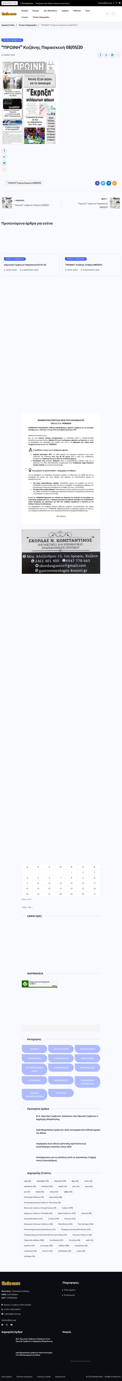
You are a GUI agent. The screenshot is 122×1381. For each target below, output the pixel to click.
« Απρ (24, 907)
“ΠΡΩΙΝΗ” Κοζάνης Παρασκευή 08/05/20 (24, 183)
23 (83, 888)
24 (95, 888)
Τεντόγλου (74, 1240)
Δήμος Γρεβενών (67, 1213)
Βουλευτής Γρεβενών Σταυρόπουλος (40, 1208)
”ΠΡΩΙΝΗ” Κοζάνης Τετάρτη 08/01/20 (83, 264)
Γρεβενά (67, 1208)
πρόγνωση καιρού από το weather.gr (80, 1361)
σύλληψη (29, 1256)
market (62, 1186)
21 (60, 888)
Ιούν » (30, 907)
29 (72, 894)
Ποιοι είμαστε (69, 1290)
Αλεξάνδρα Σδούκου (34, 1197)
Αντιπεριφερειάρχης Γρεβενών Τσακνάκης (42, 1202)
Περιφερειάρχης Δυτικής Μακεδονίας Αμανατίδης (45, 1235)
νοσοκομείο (30, 1251)
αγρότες (29, 1245)
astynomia (60, 1181)
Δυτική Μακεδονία (33, 1219)
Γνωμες (25, 17)
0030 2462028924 (12, 1309)
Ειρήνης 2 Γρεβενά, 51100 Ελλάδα (17, 1305)
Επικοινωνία (69, 1295)
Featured (47, 1186)
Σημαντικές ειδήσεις (34, 1240)
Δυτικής (53, 1219)
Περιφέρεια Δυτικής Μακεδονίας (76, 1229)
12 (38, 883)
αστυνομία (46, 1245)
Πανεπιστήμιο (85, 1224)
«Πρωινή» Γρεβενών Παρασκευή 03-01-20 (25, 264)
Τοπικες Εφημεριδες (41, 17)
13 (49, 883)
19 (38, 888)
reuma (40, 1192)
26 (38, 894)
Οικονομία (61, 1080)
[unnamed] (61, 551)
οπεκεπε (47, 1251)
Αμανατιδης (55, 1197)
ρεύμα (81, 1251)
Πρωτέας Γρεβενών (82, 1235)
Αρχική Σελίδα (7, 25)
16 (83, 883)
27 (49, 894)
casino (34, 1049)
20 (49, 888)
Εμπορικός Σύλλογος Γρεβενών (38, 1224)
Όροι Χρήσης (6, 1377)
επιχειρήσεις (81, 1245)
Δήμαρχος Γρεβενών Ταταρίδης (38, 1213)
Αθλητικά (61, 1049)
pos (27, 1192)
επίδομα (63, 1245)
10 (95, 878)
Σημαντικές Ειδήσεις (87, 1082)
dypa (75, 1181)
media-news (11, 270)
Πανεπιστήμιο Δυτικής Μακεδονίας (40, 1229)
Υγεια (87, 11)
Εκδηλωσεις (61, 1068)
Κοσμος (36, 11)
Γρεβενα (65, 11)
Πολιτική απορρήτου (24, 1377)
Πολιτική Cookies (44, 1377)
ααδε (89, 1240)
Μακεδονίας (65, 1224)
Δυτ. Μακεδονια (50, 11)
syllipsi (68, 1192)
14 (61, 883)
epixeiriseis (30, 1186)
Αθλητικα (77, 11)
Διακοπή (86, 1213)
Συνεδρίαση (56, 1240)
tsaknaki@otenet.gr (12, 1314)
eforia (88, 1181)
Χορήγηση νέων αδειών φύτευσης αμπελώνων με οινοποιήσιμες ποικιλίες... (63, 3)
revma (54, 1192)
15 (71, 883)
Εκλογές (69, 1219)
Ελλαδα (25, 11)
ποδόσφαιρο (64, 1251)
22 (72, 888)
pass (75, 1186)
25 (27, 894)
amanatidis (43, 1181)
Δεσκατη (87, 1058)
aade (27, 1181)
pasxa (89, 1186)
